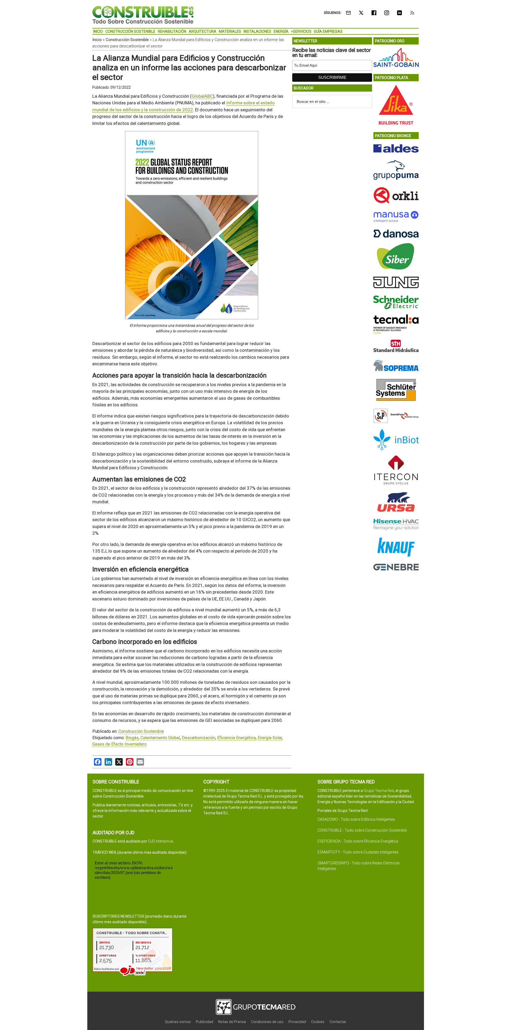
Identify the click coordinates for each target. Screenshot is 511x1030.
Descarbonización (198, 737)
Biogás (132, 737)
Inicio (97, 39)
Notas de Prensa (232, 1022)
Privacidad (297, 1022)
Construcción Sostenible (127, 39)
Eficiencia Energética (236, 737)
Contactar (337, 1022)
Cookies (317, 1022)
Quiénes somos (178, 1022)
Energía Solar (270, 737)
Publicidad (204, 1022)
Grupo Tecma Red (379, 790)
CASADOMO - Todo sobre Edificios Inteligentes (356, 819)
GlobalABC (202, 96)
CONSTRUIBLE (142, 15)
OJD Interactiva (160, 841)
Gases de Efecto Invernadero (119, 744)
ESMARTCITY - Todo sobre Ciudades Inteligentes (358, 852)
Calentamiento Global (160, 737)
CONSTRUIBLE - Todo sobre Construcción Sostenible (362, 830)
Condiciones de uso (267, 1022)
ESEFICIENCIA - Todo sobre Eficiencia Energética (358, 841)
